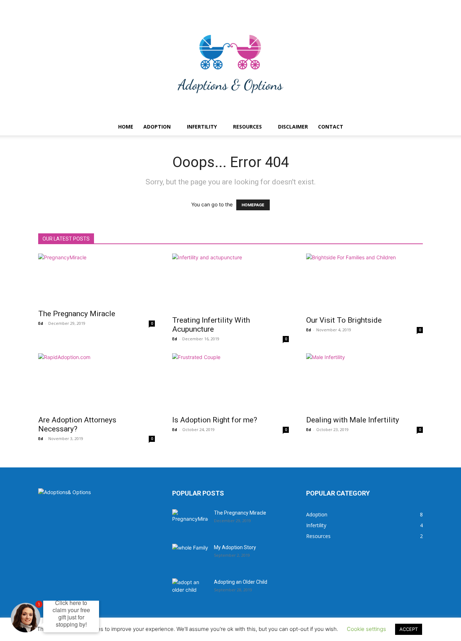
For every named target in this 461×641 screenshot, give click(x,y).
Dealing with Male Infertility (352, 420)
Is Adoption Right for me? (214, 420)
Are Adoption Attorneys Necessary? (77, 424)
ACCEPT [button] (408, 629)
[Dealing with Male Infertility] (364, 382)
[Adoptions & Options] (230, 64)
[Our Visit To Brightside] (364, 282)
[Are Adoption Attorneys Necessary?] (96, 382)
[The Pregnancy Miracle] (96, 279)
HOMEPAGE (253, 204)
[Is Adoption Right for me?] (230, 382)
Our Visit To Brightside (344, 320)
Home (125, 126)
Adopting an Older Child (240, 582)
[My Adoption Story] (190, 556)
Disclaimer (293, 126)
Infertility (202, 126)
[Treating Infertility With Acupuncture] (230, 282)
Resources (247, 126)
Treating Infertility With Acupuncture (211, 324)
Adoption (157, 126)
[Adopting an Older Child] (190, 591)
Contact (330, 126)
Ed (40, 323)
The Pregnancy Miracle (76, 313)
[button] (414, 127)
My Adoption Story (235, 547)
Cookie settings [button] (366, 629)
